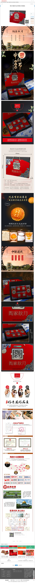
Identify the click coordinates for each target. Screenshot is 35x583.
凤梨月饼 (13, 546)
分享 (20, 541)
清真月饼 (13, 547)
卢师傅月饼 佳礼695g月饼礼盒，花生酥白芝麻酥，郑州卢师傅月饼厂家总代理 (13, 557)
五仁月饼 (4, 546)
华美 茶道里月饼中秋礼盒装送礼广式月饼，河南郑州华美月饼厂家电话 (30, 557)
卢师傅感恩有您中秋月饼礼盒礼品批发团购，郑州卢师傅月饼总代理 (21, 557)
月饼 (30, 546)
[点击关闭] (33, 12)
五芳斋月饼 (8, 571)
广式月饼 (22, 546)
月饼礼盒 (4, 547)
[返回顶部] (33, 25)
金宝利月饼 (3, 576)
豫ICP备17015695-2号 (24, 581)
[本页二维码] (34, 580)
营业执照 (7, 580)
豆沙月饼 (22, 547)
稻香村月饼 (8, 574)
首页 (2, 2)
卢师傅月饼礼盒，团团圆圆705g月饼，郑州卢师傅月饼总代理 (4, 557)
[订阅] (16, 571)
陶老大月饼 (4, 2)
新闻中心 (4, 574)
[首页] (34, 571)
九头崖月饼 (3, 571)
